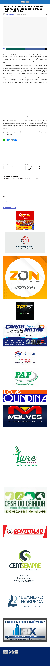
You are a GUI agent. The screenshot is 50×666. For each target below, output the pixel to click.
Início (4, 661)
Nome (5, 196)
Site (27, 201)
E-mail (5, 201)
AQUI (8, 137)
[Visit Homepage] (25, 2)
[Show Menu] (3, 2)
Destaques (23, 14)
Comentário (6, 181)
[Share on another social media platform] (46, 49)
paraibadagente (10, 14)
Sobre (8, 661)
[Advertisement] (25, 152)
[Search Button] (46, 2)
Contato (13, 661)
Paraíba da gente (9, 656)
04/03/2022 (18, 14)
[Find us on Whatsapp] (38, 662)
